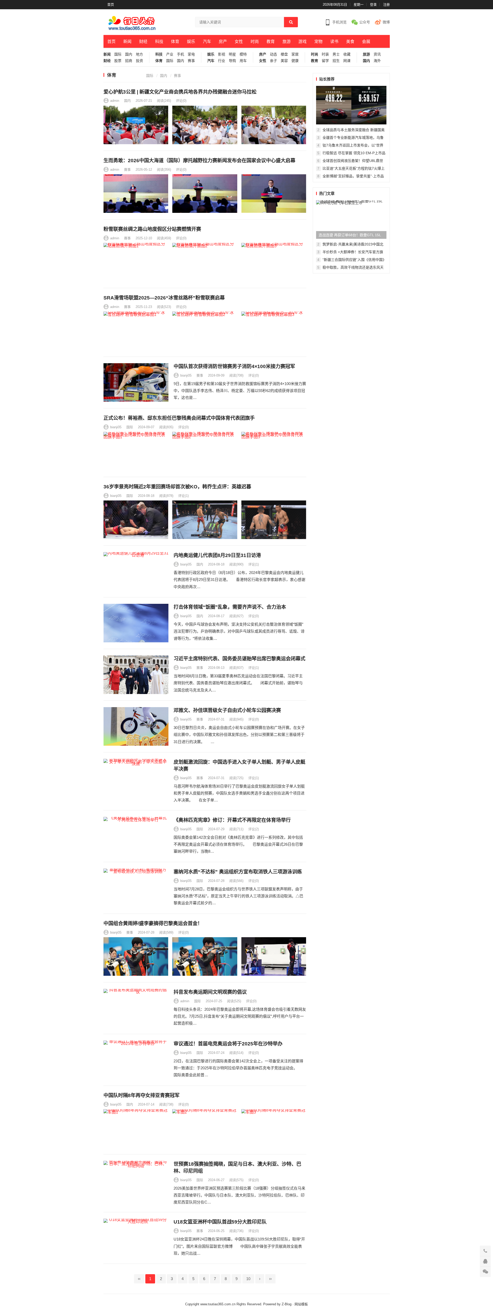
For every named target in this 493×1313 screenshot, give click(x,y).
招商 (128, 61)
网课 (346, 61)
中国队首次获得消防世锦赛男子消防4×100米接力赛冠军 (234, 366)
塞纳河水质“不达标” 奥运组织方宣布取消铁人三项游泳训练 (238, 871)
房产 (223, 41)
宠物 (318, 41)
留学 (325, 61)
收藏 (346, 54)
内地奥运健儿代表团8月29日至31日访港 (217, 555)
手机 (180, 54)
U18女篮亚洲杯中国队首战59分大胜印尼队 (220, 1222)
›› (270, 1278)
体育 (175, 41)
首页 (110, 4)
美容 (284, 61)
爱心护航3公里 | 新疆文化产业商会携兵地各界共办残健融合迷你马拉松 (180, 92)
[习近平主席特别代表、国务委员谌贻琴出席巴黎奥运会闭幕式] (135, 674)
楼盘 (284, 54)
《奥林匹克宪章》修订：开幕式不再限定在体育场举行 (232, 820)
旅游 (286, 41)
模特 (243, 54)
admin (114, 101)
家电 (191, 54)
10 (248, 1278)
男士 (336, 54)
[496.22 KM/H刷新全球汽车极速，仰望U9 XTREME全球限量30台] (351, 105)
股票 (117, 61)
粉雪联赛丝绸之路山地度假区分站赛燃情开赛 (152, 229)
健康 (295, 61)
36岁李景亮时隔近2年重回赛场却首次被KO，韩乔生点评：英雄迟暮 (177, 486)
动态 (273, 54)
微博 (386, 22)
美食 (350, 41)
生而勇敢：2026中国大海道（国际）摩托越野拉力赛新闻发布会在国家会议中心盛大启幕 (199, 160)
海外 (377, 61)
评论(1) (183, 496)
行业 (221, 61)
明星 (232, 54)
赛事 (191, 61)
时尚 (255, 41)
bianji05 (186, 375)
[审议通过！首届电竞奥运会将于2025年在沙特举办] (135, 1060)
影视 (221, 54)
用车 (243, 61)
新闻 (127, 41)
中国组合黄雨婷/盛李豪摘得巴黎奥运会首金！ (152, 923)
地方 (139, 54)
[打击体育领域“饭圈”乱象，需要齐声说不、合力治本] (135, 623)
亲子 (273, 61)
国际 (117, 54)
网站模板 (301, 1304)
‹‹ (139, 1278)
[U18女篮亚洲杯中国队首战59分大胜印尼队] (135, 1238)
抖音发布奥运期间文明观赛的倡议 (210, 992)
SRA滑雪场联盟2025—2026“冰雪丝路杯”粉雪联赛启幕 (164, 297)
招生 (336, 61)
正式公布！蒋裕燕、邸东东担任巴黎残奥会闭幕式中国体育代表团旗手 (179, 418)
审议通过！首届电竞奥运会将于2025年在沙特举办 (228, 1043)
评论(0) (181, 101)
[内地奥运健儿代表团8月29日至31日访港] (135, 571)
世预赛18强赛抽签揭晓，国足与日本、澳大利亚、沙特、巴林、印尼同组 (237, 1167)
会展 (366, 41)
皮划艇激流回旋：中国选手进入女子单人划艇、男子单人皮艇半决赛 (239, 765)
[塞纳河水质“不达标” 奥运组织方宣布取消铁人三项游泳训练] (135, 888)
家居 (295, 54)
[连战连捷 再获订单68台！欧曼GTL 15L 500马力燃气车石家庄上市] (351, 219)
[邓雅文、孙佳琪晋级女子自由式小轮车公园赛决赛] (135, 726)
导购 (232, 61)
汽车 (207, 41)
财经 (143, 41)
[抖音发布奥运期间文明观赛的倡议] (135, 1008)
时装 (325, 54)
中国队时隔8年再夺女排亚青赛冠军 (141, 1095)
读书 (334, 41)
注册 (386, 4)
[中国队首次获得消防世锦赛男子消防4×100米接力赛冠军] (135, 382)
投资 (139, 61)
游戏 (302, 41)
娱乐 (191, 41)
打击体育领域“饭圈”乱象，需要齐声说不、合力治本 (230, 607)
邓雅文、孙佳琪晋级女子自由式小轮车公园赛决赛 (227, 710)
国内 (128, 54)
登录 (373, 4)
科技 (159, 41)
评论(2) (253, 829)
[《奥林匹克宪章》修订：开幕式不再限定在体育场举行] (135, 836)
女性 (239, 41)
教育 (271, 41)
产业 (169, 54)
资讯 (377, 54)
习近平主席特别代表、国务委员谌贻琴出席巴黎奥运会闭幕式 (239, 658)
